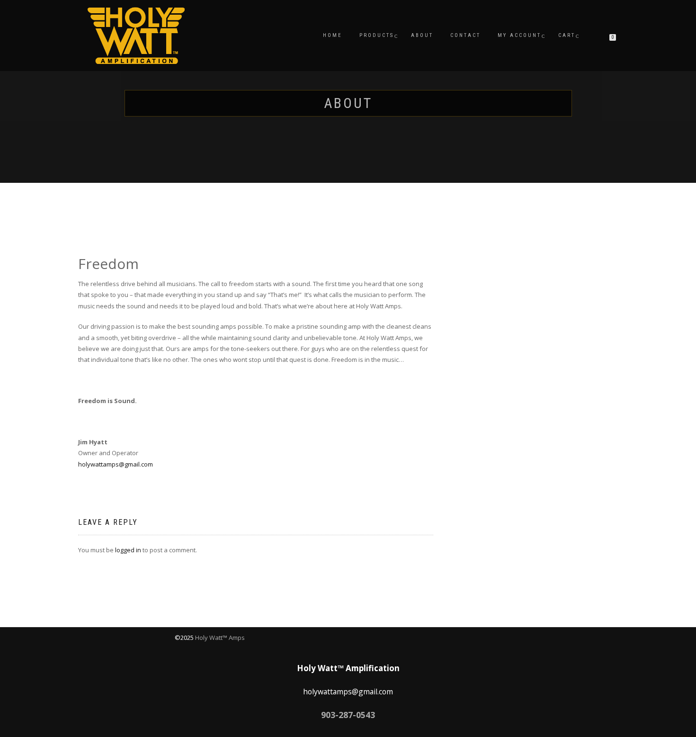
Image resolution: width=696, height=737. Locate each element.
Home (332, 35)
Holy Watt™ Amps (220, 637)
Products (376, 35)
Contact (465, 35)
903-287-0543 (348, 714)
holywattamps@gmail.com (115, 464)
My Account (519, 35)
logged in (128, 550)
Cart (566, 35)
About (422, 35)
